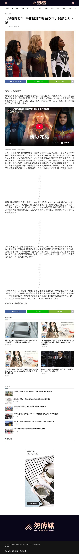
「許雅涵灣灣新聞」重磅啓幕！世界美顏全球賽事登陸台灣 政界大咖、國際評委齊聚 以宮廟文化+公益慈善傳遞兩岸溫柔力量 (21, 371)
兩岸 (46, 8)
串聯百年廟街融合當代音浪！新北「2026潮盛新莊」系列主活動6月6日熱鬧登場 (35, 414)
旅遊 (64, 8)
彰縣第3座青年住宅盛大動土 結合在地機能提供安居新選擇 (29, 406)
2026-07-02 (8, 344)
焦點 (7, 8)
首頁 (6, 13)
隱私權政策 (15, 551)
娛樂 (10, 13)
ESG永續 (15, 8)
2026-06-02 (16, 416)
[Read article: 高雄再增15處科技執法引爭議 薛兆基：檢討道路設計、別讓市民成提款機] (9, 423)
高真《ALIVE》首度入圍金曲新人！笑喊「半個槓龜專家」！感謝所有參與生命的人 (57, 370)
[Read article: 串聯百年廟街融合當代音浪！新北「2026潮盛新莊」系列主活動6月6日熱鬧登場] (9, 416)
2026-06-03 (16, 424)
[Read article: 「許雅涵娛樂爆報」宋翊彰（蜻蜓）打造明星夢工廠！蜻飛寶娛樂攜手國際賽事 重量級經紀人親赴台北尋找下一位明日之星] (57, 330)
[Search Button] (73, 3)
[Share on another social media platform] (72, 81)
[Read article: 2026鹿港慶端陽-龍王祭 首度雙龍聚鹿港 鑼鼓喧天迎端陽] (9, 431)
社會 (28, 8)
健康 (58, 8)
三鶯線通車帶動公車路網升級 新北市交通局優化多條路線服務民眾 (31, 399)
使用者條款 (23, 551)
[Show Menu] (6, 3)
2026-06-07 (16, 431)
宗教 (70, 8)
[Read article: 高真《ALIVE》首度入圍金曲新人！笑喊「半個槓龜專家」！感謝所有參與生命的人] (57, 359)
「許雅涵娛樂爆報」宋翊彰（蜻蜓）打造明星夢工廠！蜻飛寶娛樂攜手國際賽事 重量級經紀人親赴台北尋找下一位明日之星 (57, 342)
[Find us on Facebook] (5, 547)
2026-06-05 (16, 394)
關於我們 (7, 551)
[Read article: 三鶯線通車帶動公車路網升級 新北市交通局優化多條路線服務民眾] (9, 401)
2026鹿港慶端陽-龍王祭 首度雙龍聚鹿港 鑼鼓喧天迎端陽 (29, 429)
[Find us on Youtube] (8, 547)
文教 (40, 8)
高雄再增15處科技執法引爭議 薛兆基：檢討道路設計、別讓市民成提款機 (33, 421)
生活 (22, 8)
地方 (34, 8)
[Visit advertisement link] (39, 478)
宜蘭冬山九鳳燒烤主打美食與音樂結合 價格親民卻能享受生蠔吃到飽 (32, 391)
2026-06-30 (44, 373)
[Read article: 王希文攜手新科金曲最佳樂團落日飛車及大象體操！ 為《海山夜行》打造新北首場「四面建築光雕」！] (21, 330)
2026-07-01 (44, 346)
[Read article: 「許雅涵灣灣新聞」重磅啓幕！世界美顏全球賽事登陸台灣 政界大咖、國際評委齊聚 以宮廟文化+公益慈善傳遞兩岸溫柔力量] (21, 359)
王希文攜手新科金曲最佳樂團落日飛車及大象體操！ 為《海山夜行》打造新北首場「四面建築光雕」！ (21, 341)
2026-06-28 (16, 401)
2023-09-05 (8, 26)
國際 (52, 8)
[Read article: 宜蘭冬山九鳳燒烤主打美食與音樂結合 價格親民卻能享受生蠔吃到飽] (9, 393)
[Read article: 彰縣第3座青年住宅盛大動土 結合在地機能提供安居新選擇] (9, 408)
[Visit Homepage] (39, 3)
